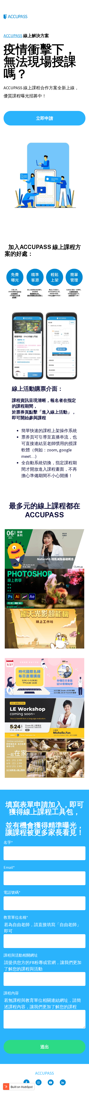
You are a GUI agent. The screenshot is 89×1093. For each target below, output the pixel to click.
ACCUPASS (13, 35)
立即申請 (44, 118)
